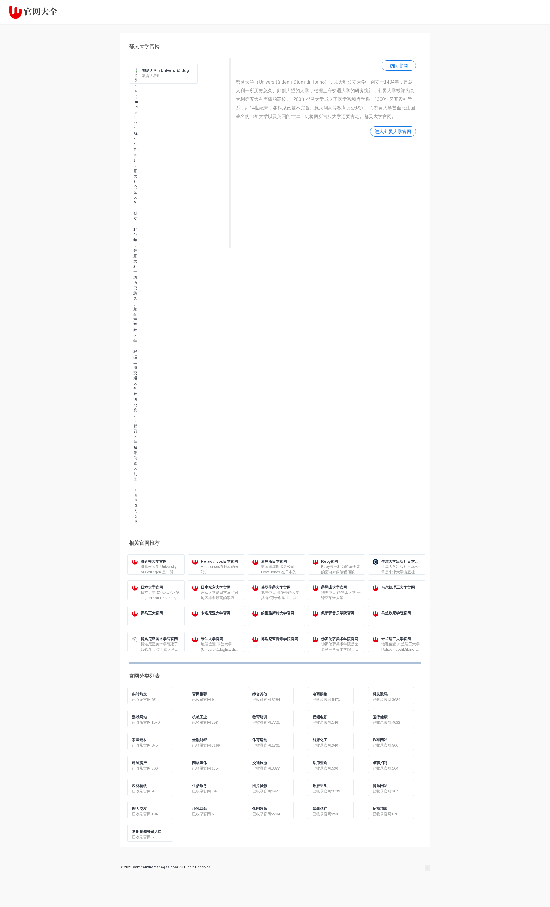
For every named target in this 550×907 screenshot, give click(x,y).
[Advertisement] (326, 192)
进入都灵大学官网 (393, 131)
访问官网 (399, 65)
